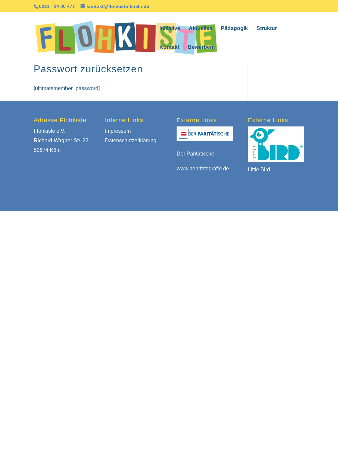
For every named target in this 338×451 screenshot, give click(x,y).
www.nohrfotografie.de (203, 168)
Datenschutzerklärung (130, 140)
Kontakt (169, 47)
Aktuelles (200, 28)
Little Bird (259, 169)
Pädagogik (234, 28)
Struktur (266, 28)
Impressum (118, 131)
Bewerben (200, 47)
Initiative (169, 28)
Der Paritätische (195, 153)
